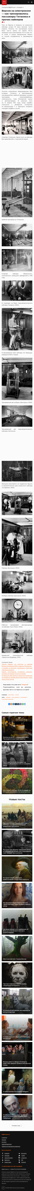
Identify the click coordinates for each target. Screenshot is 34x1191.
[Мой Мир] (14, 704)
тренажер (23, 697)
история (20, 7)
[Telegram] (25, 704)
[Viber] (20, 704)
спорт (17, 694)
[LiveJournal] (18, 704)
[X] (16, 704)
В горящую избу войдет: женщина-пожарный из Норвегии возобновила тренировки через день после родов (17, 677)
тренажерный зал (7, 699)
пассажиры (15, 697)
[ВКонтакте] (9, 704)
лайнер (8, 697)
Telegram (24, 684)
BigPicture (11, 7)
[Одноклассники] (11, 704)
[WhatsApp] (22, 704)
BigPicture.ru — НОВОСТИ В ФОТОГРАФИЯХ (14, 1169)
